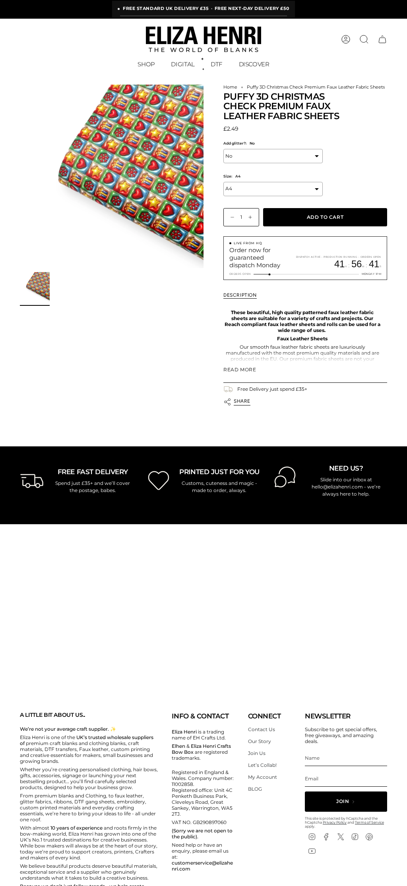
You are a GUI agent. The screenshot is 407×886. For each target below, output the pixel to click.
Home (230, 87)
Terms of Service (369, 822)
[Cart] (382, 39)
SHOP (146, 64)
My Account (262, 777)
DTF (217, 64)
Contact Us (261, 729)
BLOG (255, 789)
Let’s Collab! (262, 765)
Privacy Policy (335, 822)
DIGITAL (182, 64)
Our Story (259, 741)
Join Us (257, 753)
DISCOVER (254, 64)
